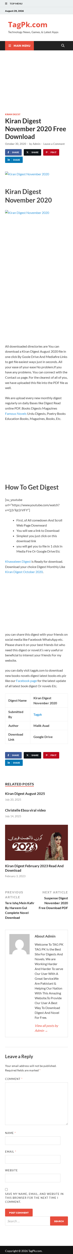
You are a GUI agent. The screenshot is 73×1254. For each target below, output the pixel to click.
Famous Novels (16, 413)
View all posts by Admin (46, 1028)
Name (10, 1133)
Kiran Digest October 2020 (24, 572)
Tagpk (37, 714)
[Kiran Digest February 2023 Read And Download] (36, 844)
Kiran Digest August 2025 (25, 793)
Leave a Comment (54, 143)
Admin (36, 143)
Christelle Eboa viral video (25, 810)
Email (10, 1151)
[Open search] (63, 45)
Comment (14, 1079)
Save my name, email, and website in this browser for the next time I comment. (34, 1197)
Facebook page (26, 681)
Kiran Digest (12, 114)
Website (11, 1170)
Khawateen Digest (18, 561)
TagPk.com (27, 24)
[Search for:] (36, 1221)
